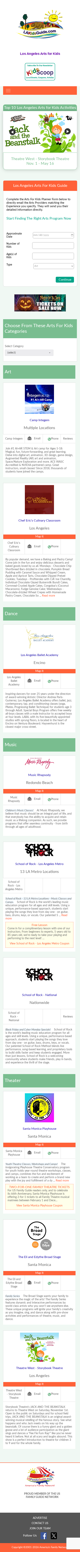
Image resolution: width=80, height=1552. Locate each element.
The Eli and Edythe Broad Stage (39, 1257)
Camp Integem (39, 420)
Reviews (68, 438)
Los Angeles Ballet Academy (39, 655)
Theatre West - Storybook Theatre (39, 1368)
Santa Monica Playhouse (39, 1128)
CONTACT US (40, 1523)
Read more (48, 595)
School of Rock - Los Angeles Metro (39, 864)
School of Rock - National (39, 995)
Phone (54, 438)
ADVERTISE (40, 1518)
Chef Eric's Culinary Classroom (39, 520)
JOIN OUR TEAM (40, 1528)
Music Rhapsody (39, 775)
